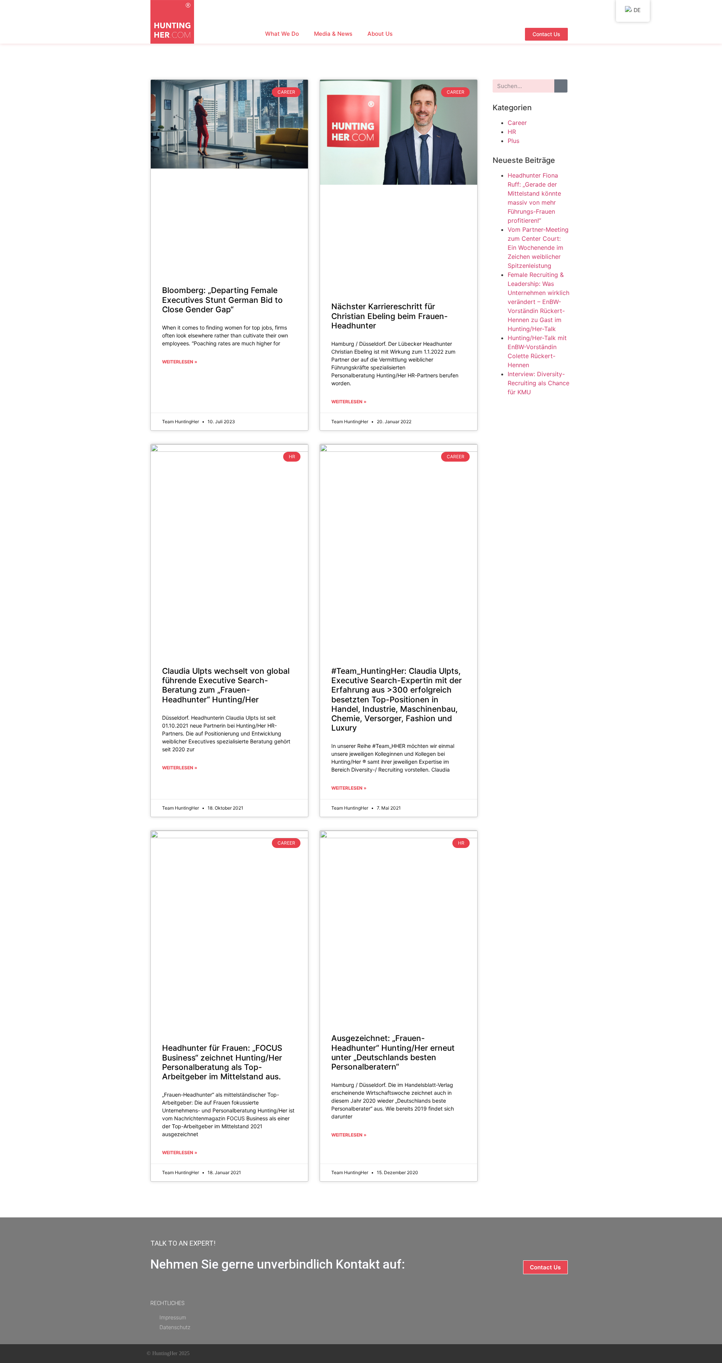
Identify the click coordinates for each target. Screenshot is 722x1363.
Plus (513, 140)
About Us (380, 33)
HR (512, 131)
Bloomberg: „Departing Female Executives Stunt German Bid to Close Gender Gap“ (222, 300)
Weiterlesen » (179, 362)
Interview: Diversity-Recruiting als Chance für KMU (538, 383)
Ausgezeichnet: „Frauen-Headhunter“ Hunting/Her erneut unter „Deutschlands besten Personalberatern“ (393, 1052)
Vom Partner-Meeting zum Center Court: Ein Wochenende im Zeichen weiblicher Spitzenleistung (538, 247)
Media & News (333, 33)
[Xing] (419, 1353)
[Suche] (560, 86)
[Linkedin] (401, 1353)
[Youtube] (383, 1353)
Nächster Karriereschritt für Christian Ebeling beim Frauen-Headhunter (389, 316)
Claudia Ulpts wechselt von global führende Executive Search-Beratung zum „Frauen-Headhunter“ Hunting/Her (226, 685)
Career (517, 122)
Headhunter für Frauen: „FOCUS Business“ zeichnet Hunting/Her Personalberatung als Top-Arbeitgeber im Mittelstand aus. (222, 1062)
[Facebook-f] (365, 1353)
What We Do (282, 33)
